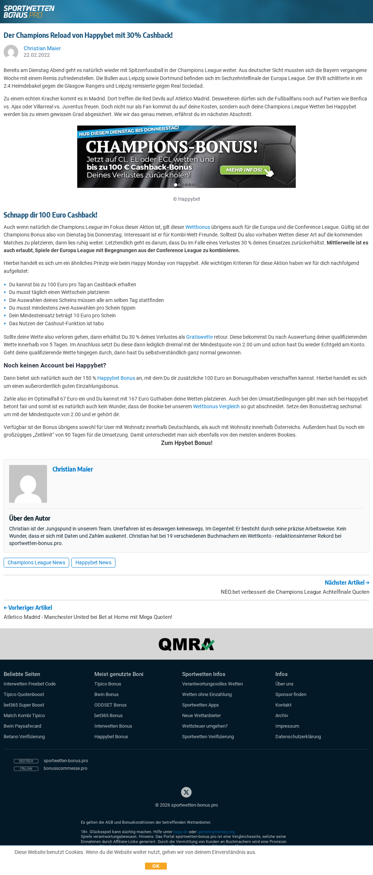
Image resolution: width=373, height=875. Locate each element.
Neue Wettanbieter (201, 715)
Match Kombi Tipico (24, 715)
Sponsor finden (290, 694)
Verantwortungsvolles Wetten (212, 684)
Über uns (284, 684)
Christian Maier (72, 469)
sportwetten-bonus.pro (66, 760)
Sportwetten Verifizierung (208, 736)
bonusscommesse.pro (65, 768)
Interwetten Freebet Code (30, 684)
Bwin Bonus (106, 694)
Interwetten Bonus (113, 726)
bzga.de (181, 832)
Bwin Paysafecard (22, 726)
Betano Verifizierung (24, 736)
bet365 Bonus (108, 715)
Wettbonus (197, 227)
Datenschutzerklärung (298, 736)
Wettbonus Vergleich (216, 406)
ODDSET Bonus (110, 705)
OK (156, 866)
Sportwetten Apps (200, 705)
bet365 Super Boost (24, 705)
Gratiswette (199, 337)
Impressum (287, 726)
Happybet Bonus (116, 378)
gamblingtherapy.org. (217, 832)
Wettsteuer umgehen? (205, 726)
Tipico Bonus (107, 684)
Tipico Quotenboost (24, 694)
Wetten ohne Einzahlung (207, 694)
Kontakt (283, 705)
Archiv (281, 715)
